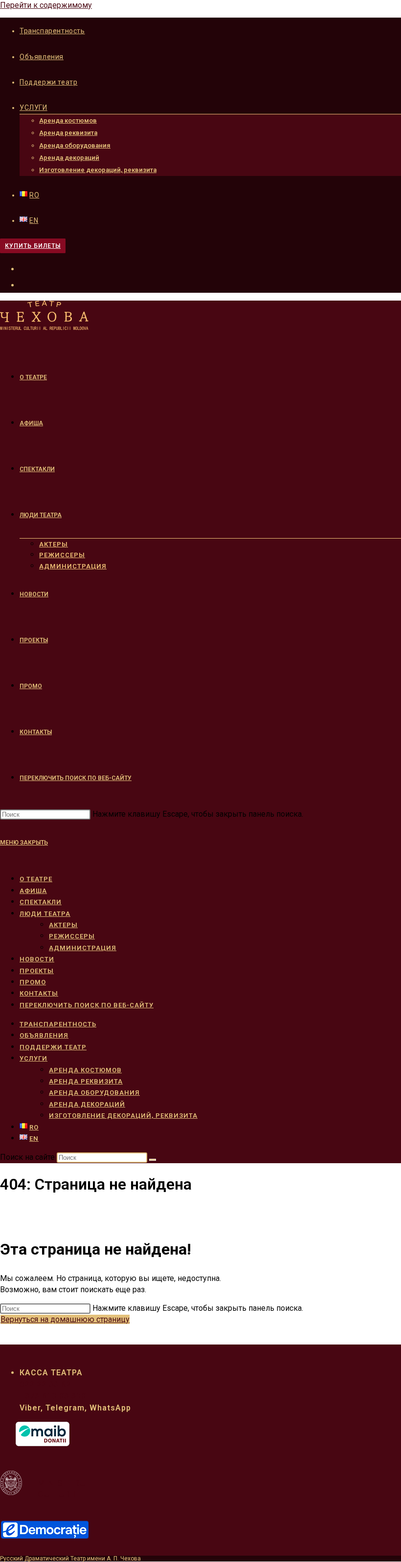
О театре (36, 879)
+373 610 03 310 (53, 1396)
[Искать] (152, 1160)
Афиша (33, 890)
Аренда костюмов (68, 120)
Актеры (63, 925)
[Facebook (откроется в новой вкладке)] (25, 268)
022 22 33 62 (45, 1384)
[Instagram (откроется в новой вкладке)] (25, 284)
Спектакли (41, 902)
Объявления (42, 57)
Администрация (82, 948)
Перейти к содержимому (46, 5)
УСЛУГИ (33, 107)
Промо (33, 982)
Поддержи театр (48, 82)
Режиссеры (72, 936)
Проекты (37, 971)
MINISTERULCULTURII (64, 1488)
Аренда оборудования (75, 145)
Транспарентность (52, 31)
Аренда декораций (69, 157)
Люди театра (45, 913)
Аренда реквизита (68, 132)
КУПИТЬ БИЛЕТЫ (33, 245)
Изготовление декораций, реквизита (97, 170)
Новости (37, 959)
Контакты (39, 993)
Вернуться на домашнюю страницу (65, 1319)
